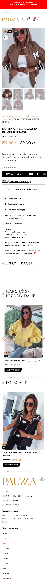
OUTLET (6, 563)
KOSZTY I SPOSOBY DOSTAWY (14, 516)
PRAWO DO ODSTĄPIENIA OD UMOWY (17, 519)
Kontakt (5, 522)
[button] (4, 338)
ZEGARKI (6, 548)
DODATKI (6, 553)
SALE (5, 543)
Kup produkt (13, 373)
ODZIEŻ (25, 116)
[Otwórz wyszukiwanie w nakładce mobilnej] (23, 19)
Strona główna (8, 116)
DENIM (5, 558)
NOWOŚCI (7, 533)
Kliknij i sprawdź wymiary (16, 181)
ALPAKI (6, 573)
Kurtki (33, 116)
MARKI (5, 568)
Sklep (18, 116)
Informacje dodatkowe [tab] (26, 189)
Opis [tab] (8, 189)
